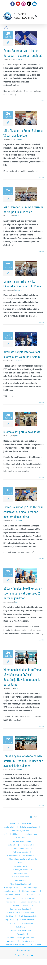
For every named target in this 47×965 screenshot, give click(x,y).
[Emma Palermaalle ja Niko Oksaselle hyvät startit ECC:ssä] (26, 268)
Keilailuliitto (8, 916)
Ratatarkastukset (27, 898)
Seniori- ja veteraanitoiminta (20, 841)
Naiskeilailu (20, 838)
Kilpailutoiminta (20, 880)
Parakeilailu (11, 845)
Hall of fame (20, 927)
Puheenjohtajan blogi (28, 920)
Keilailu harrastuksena (28, 827)
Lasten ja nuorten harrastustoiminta (20, 912)
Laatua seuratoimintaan (20, 905)
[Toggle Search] (36, 16)
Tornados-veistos (28, 941)
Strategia (11, 923)
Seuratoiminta (9, 902)
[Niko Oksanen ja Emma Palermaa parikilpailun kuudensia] (26, 194)
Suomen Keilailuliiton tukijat (20, 930)
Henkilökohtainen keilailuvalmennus (20, 855)
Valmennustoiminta (20, 852)
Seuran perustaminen (29, 902)
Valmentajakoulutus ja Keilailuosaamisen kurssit (23, 860)
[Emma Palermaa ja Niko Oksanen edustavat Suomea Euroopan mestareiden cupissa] (26, 494)
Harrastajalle (26, 823)
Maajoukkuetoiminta (30, 891)
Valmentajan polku (20, 866)
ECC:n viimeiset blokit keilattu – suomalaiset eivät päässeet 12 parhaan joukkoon (22, 593)
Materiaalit (21, 934)
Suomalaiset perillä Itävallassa (21, 432)
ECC (16, 59)
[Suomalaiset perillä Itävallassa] (26, 419)
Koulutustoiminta (20, 873)
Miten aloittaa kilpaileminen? (20, 884)
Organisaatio (9, 920)
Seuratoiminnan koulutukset (20, 909)
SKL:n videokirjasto (11, 834)
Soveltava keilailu (27, 845)
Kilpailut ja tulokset (11, 887)
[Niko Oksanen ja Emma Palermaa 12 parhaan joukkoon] (26, 118)
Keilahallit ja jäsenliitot (20, 830)
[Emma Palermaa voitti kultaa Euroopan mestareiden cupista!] (26, 38)
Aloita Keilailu (9, 827)
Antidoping (11, 898)
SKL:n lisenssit (35, 945)
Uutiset (13, 823)
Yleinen (20, 59)
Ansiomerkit (11, 941)
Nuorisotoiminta (31, 834)
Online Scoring (31, 895)
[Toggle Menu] (42, 16)
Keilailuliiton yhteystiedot (28, 916)
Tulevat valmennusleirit (20, 877)
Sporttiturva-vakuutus (20, 848)
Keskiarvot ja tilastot (12, 895)
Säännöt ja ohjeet (10, 891)
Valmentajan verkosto (21, 870)
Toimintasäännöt (27, 923)
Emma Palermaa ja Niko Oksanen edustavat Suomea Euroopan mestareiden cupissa (23, 512)
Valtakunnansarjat (30, 887)
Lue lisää (41, 101)
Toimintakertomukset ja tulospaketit (20, 938)
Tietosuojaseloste (23, 950)
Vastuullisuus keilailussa (15, 945)
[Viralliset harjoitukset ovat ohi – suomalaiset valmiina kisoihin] (26, 339)
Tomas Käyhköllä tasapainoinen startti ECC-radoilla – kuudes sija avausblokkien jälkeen (23, 761)
